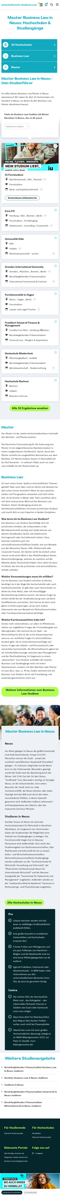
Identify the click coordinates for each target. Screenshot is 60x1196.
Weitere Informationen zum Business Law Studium (30, 691)
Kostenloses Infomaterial (22, 197)
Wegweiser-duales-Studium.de (16, 1157)
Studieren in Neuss (14, 1084)
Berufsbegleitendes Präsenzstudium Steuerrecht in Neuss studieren (30, 1093)
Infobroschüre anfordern (12, 1192)
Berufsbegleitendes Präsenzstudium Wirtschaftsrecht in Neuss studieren (23, 1104)
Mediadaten (36, 1133)
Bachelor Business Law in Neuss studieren (26, 1077)
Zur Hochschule (30, 1192)
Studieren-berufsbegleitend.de (16, 1161)
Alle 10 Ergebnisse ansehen (30, 408)
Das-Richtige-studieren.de (14, 1153)
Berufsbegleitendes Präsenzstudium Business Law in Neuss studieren (30, 1069)
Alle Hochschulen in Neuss (24, 902)
